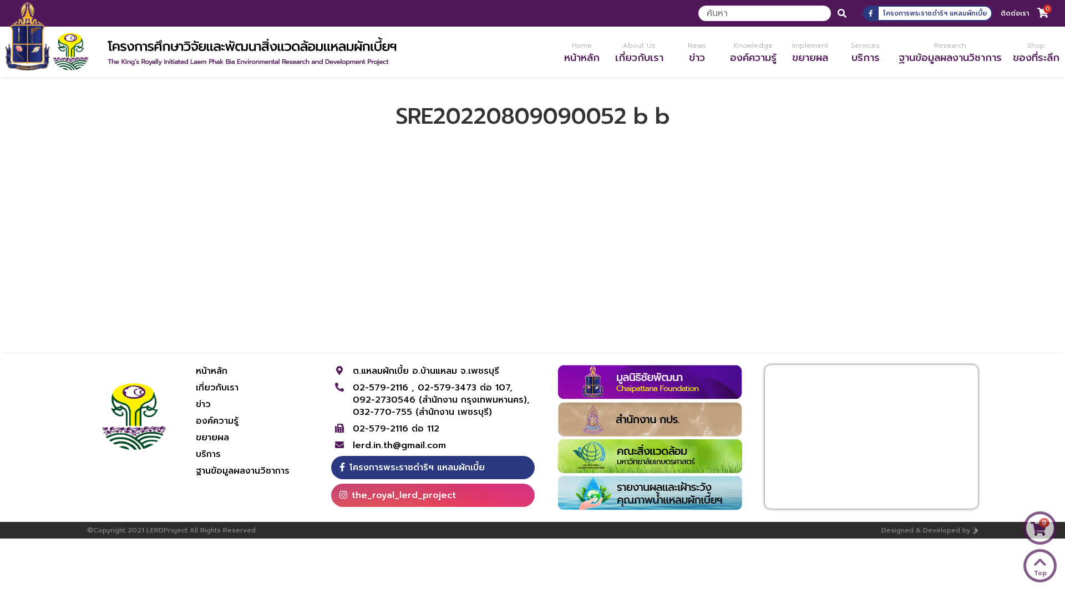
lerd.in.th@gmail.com (399, 445)
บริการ (208, 454)
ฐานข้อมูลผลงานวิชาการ (243, 471)
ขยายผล (212, 437)
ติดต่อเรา (1015, 13)
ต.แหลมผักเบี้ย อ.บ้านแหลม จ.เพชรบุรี (426, 371)
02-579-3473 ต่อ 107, (465, 387)
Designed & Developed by (925, 530)
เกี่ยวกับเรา (217, 387)
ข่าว (203, 404)
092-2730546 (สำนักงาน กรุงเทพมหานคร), (441, 400)
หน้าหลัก (211, 371)
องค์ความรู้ (217, 421)
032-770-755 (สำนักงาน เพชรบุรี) (422, 412)
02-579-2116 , (385, 387)
